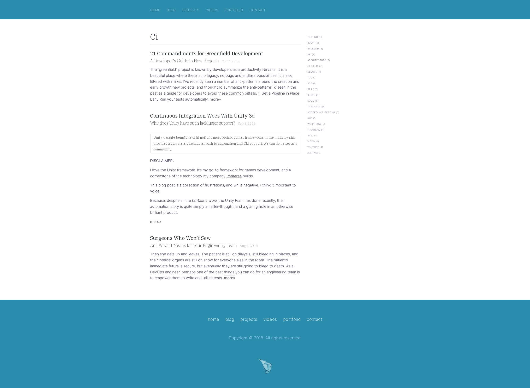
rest (312, 135)
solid (313, 100)
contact (257, 9)
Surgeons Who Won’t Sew (180, 238)
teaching (315, 106)
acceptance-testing (323, 112)
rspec (313, 94)
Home (213, 319)
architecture (318, 60)
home (155, 9)
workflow (316, 123)
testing (315, 37)
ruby (313, 42)
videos (212, 9)
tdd (311, 77)
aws (312, 118)
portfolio (234, 9)
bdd (312, 83)
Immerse (234, 176)
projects (190, 9)
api (311, 54)
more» (215, 99)
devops (314, 71)
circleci (315, 66)
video (313, 141)
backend (315, 48)
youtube (315, 147)
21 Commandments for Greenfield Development (206, 53)
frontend (316, 129)
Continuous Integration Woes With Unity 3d (202, 115)
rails (312, 89)
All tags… (313, 152)
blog (171, 9)
